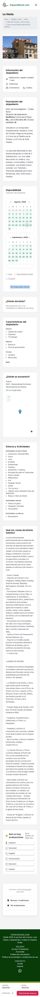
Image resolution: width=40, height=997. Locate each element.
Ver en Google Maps (13, 390)
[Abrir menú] (36, 5)
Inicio (6, 19)
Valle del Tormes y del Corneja (18, 22)
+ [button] (8, 397)
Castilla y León (16, 19)
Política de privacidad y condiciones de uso (20, 957)
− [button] (8, 399)
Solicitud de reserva (27, 993)
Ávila (26, 19)
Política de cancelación (20, 954)
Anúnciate (20, 952)
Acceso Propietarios (20, 949)
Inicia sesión (27, 889)
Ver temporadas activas (20, 287)
